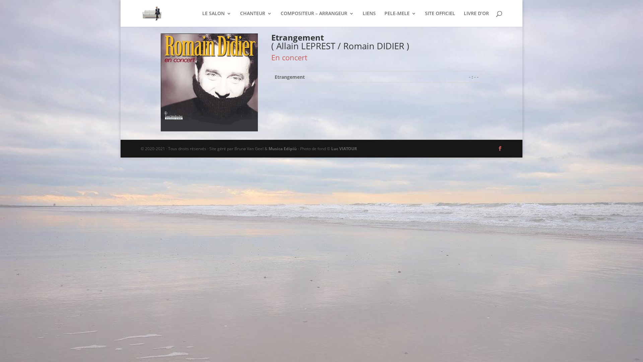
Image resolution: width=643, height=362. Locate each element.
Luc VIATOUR (344, 149)
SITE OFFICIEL (440, 13)
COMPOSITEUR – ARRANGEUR (314, 13)
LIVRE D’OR (476, 13)
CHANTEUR (252, 13)
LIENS (369, 13)
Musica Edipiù (283, 149)
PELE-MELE (397, 13)
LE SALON (213, 13)
